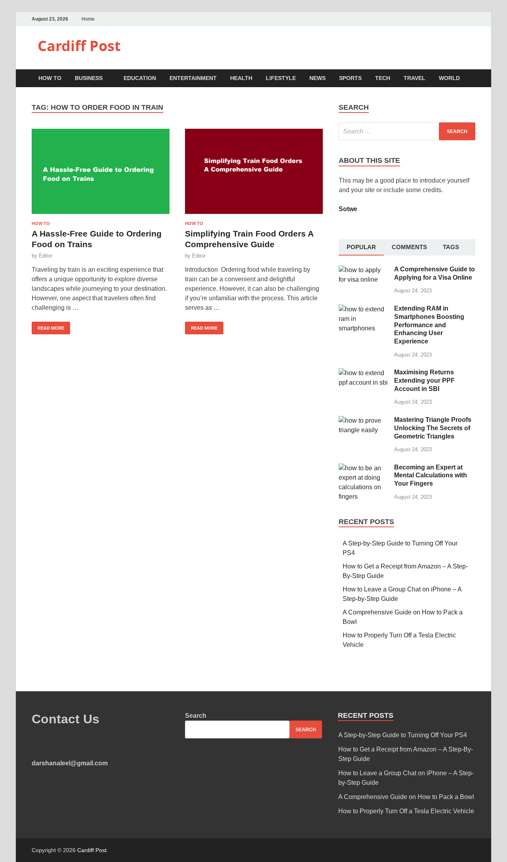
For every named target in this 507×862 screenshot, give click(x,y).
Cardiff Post (79, 45)
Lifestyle (281, 78)
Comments (409, 247)
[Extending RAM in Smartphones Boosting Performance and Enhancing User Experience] (363, 309)
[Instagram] (473, 19)
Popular (361, 247)
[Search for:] (407, 131)
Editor (45, 256)
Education (140, 78)
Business (89, 78)
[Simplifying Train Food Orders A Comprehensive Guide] (254, 175)
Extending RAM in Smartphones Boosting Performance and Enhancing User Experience (429, 325)
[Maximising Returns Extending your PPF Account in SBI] (363, 373)
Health (241, 78)
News (317, 78)
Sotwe (348, 209)
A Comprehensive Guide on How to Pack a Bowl (406, 796)
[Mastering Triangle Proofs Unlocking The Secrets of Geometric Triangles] (363, 420)
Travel (414, 78)
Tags (451, 247)
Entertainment (193, 78)
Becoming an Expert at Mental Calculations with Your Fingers (430, 475)
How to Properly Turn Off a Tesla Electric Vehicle (406, 811)
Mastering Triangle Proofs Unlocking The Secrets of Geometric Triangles (432, 428)
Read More (48, 326)
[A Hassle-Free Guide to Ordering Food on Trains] (101, 175)
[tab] (361, 247)
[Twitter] (463, 19)
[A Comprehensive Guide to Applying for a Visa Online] (363, 270)
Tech (382, 78)
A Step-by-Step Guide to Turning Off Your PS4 (402, 735)
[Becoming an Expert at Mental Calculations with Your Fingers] (363, 468)
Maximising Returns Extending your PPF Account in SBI (424, 380)
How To (49, 78)
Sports (350, 78)
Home (88, 19)
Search (195, 715)
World (449, 78)
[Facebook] (453, 19)
